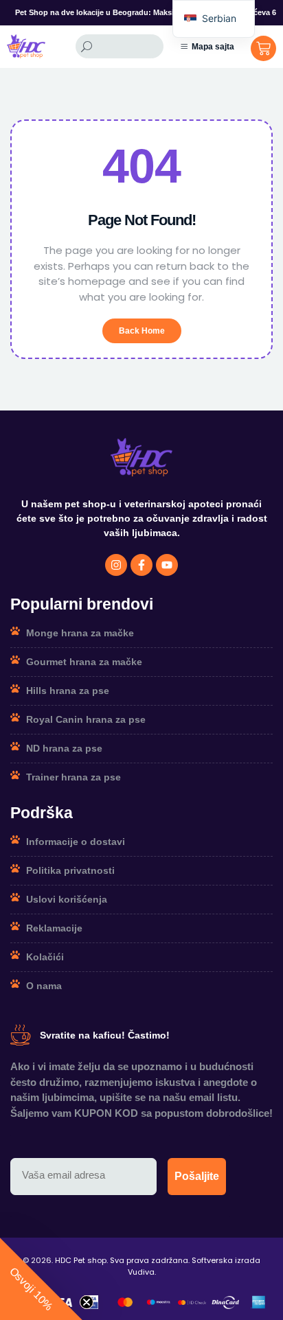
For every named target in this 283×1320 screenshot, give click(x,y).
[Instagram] (116, 565)
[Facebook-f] (141, 565)
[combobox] (119, 46)
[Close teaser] (86, 1302)
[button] (41, 1279)
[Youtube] (167, 565)
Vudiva (141, 1271)
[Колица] (263, 48)
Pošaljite (196, 1176)
